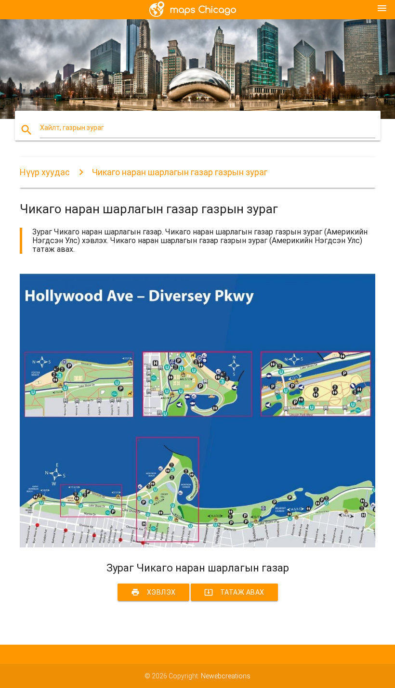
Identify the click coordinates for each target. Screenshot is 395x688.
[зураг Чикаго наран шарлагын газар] (197, 545)
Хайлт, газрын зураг (72, 127)
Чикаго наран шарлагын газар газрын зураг (179, 172)
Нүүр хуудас (45, 172)
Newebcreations (225, 676)
